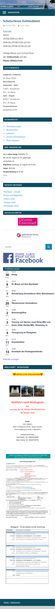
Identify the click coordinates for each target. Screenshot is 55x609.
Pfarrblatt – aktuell (12, 192)
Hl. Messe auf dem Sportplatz (25, 284)
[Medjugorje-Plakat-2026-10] (27, 414)
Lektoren (10, 133)
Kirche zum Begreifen (13, 195)
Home (6, 602)
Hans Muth (25, 25)
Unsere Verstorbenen (15, 137)
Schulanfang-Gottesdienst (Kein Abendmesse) (33, 293)
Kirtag (14, 274)
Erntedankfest (18, 342)
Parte (5, 175)
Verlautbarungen (13, 126)
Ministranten (12, 130)
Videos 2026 (9, 199)
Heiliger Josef (10, 202)
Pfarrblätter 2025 (11, 206)
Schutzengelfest (19, 312)
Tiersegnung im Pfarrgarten (24, 332)
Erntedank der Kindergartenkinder (27, 351)
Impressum (15, 602)
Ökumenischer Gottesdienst (24, 303)
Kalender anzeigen (11, 359)
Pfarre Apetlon (12, 140)
